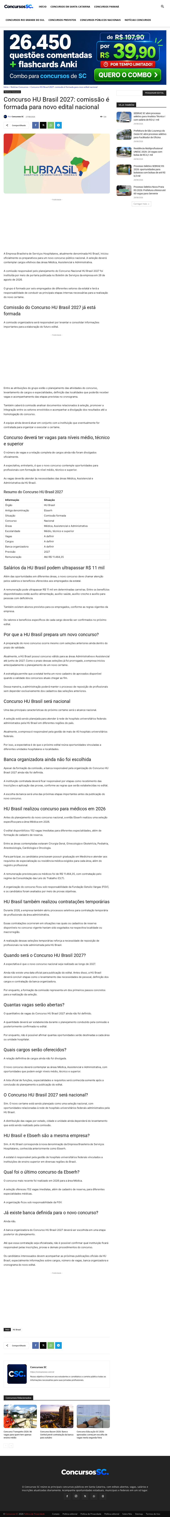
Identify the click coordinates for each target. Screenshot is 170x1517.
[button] (162, 6)
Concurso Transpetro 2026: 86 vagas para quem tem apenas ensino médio (18, 1434)
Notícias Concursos (138, 19)
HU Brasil (17, 1329)
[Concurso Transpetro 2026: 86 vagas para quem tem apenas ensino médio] (20, 1416)
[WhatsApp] (50, 125)
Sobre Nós (127, 1514)
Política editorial (70, 1514)
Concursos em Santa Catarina (70, 6)
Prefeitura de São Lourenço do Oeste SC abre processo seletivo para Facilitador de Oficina (150, 134)
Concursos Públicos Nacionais (100, 19)
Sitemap (139, 1514)
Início (42, 6)
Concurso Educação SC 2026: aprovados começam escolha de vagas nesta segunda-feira (92, 1434)
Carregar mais (140, 203)
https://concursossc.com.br (42, 1372)
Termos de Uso (153, 1514)
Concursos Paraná (106, 6)
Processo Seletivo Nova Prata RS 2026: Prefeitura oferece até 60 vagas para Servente (150, 190)
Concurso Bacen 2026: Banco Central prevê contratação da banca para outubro (56, 1434)
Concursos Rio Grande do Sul (25, 19)
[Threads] (103, 1496)
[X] (43, 125)
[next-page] (11, 1446)
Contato (55, 1514)
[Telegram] (58, 125)
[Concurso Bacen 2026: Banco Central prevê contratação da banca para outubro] (56, 1416)
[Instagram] (76, 1496)
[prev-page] (6, 1446)
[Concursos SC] (6, 116)
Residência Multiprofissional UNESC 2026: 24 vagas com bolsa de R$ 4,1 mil (148, 151)
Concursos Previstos (62, 19)
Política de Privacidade (91, 1514)
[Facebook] (35, 125)
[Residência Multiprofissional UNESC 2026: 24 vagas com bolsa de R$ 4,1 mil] (124, 152)
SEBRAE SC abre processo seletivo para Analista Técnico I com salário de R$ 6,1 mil (149, 116)
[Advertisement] (57, 224)
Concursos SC (18, 116)
